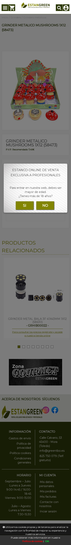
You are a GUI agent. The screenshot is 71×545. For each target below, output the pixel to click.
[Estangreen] (35, 5)
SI (24, 205)
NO (45, 205)
